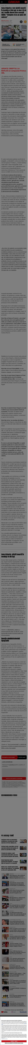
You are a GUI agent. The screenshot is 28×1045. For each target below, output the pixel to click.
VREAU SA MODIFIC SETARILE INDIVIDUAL (14, 1043)
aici (10, 1028)
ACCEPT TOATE (14, 1041)
